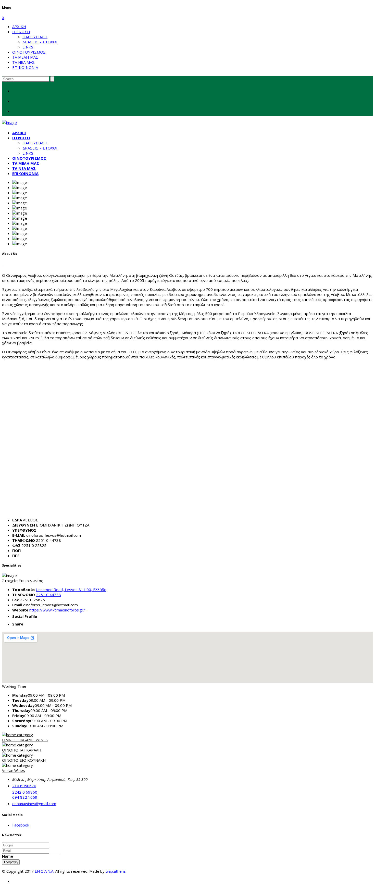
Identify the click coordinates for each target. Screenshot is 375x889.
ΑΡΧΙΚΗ (19, 26)
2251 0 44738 (48, 594)
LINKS (27, 46)
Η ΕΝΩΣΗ (21, 31)
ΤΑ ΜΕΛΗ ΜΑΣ (25, 57)
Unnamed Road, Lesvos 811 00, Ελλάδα (71, 589)
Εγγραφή (11, 862)
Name (7, 856)
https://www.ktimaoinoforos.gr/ (57, 609)
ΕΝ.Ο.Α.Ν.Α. (44, 871)
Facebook (20, 825)
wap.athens (116, 871)
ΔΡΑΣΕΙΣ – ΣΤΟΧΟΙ (39, 41)
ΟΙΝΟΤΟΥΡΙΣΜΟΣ (29, 52)
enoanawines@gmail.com (34, 803)
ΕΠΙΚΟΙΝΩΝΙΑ (25, 67)
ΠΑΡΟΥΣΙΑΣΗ (34, 36)
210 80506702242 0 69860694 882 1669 (24, 791)
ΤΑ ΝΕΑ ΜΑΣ (23, 62)
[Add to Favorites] (3, 265)
